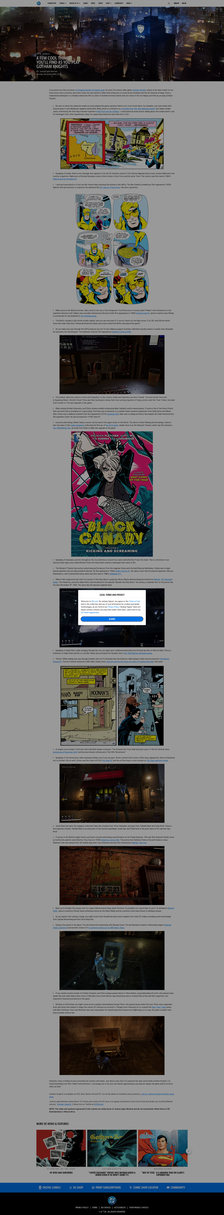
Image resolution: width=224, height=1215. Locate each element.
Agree (112, 619)
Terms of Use (134, 601)
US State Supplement (90, 612)
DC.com (95, 601)
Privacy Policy (113, 607)
